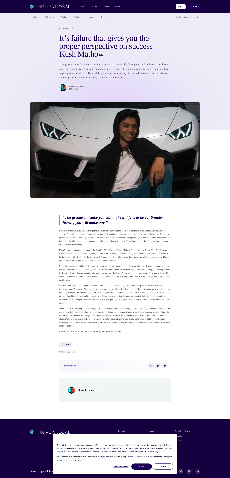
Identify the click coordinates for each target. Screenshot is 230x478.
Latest (35, 17)
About (117, 6)
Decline (163, 466)
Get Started (194, 7)
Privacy (178, 441)
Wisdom (63, 17)
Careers (106, 6)
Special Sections (182, 17)
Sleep (102, 17)
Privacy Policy (152, 451)
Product (83, 6)
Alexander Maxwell (77, 86)
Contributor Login (182, 431)
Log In (180, 7)
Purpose (90, 17)
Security (178, 436)
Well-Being (49, 17)
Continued (117, 77)
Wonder (77, 17)
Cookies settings (120, 466)
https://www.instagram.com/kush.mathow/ (103, 331)
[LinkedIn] (165, 366)
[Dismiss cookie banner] (172, 440)
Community (67, 28)
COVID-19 (66, 344)
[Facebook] (151, 366)
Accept (142, 466)
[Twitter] (158, 366)
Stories (94, 6)
